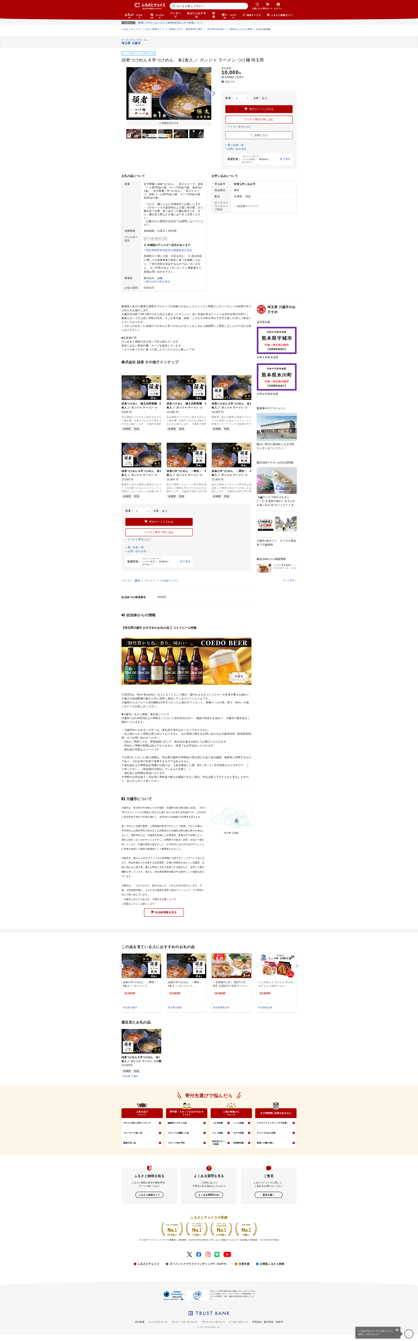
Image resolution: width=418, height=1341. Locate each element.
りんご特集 (217, 1133)
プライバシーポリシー (213, 1322)
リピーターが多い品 (132, 1133)
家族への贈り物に (265, 1143)
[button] (158, 378)
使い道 (229, 15)
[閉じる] (397, 1330)
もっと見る (289, 580)
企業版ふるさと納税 (272, 1263)
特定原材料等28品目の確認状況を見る (169, 250)
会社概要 (140, 1322)
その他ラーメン (169, 580)
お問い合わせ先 (236, 148)
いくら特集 (238, 1123)
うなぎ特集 (217, 1123)
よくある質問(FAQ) (208, 1195)
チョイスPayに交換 (266, 1133)
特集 (213, 15)
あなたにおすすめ (196, 15)
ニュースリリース (157, 1322)
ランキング (175, 15)
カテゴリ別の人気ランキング (137, 1123)
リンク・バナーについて (184, 1322)
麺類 (138, 580)
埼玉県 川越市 (130, 1076)
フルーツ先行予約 (176, 1143)
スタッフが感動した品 (178, 1133)
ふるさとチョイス (148, 1263)
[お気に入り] (408, 1333)
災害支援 (244, 1263)
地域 (157, 15)
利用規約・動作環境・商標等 (267, 1322)
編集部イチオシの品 (177, 1123)
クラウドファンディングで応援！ (273, 1123)
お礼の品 (133, 15)
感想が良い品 (129, 1143)
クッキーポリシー (238, 1322)
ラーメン (150, 580)
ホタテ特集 (238, 1133)
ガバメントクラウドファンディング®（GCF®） (199, 1263)
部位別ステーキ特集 (218, 1142)
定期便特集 (238, 1143)
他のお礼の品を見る (158, 281)
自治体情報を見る (166, 912)
